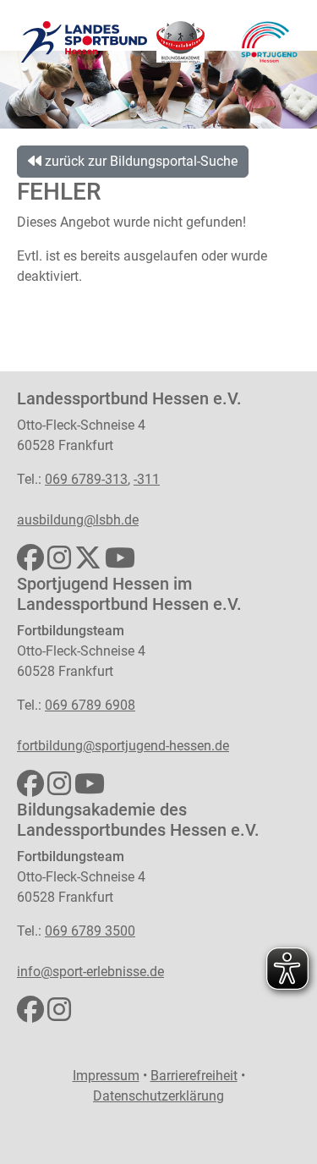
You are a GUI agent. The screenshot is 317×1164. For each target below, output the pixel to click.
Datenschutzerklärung (158, 1096)
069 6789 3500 (90, 931)
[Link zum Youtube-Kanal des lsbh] (120, 563)
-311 (147, 479)
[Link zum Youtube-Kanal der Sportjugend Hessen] (89, 789)
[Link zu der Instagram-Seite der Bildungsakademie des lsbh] (59, 1015)
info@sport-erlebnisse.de (90, 972)
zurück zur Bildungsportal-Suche (139, 161)
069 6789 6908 (90, 705)
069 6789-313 (86, 479)
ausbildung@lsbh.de (78, 520)
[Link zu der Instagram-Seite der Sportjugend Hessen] (59, 789)
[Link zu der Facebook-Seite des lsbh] (30, 563)
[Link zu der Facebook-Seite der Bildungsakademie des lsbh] (30, 1015)
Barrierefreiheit (194, 1076)
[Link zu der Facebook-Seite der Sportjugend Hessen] (30, 789)
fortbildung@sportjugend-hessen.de (123, 746)
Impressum (106, 1076)
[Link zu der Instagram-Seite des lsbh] (59, 563)
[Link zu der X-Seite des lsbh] (87, 563)
